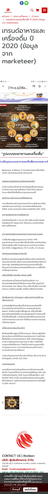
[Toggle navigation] (44, 10)
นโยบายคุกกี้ (21, 484)
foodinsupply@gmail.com (22, 469)
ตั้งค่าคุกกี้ (16, 489)
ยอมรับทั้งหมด (30, 489)
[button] (31, 10)
